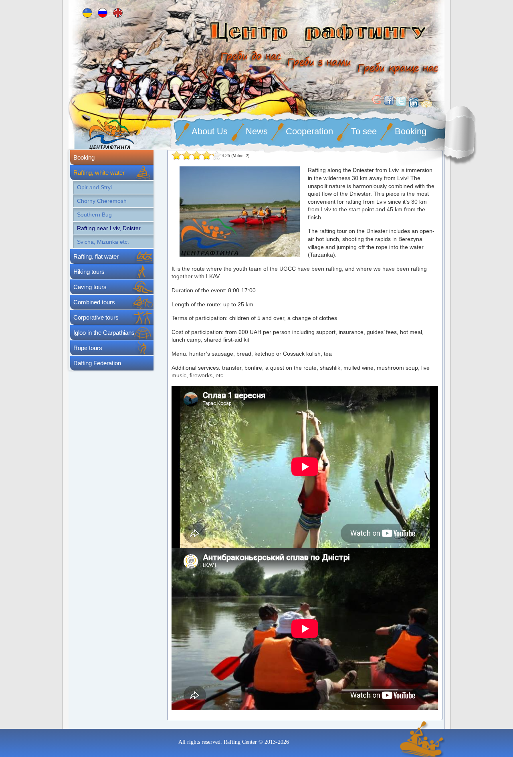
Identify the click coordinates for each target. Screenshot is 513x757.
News (257, 131)
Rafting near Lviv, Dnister (109, 228)
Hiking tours (89, 271)
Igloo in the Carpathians (104, 332)
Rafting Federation (97, 363)
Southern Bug (94, 214)
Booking (410, 131)
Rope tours (87, 347)
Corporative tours (96, 317)
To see (364, 131)
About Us (210, 131)
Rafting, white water (99, 172)
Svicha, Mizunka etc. (103, 242)
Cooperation (309, 131)
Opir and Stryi (94, 187)
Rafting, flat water (96, 256)
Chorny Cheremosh (102, 201)
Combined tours (94, 302)
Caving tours (90, 286)
